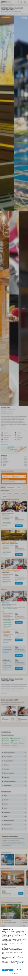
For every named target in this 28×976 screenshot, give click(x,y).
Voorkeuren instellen (14, 973)
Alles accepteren (7, 970)
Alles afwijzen (20, 970)
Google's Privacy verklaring (14, 963)
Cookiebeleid (4, 963)
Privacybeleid (18, 962)
